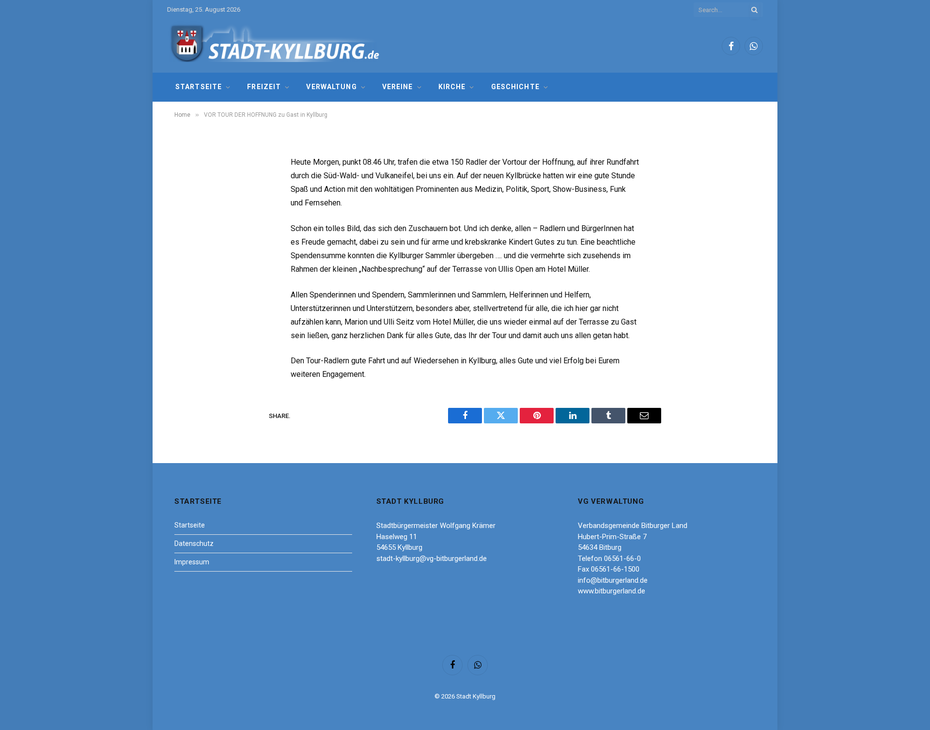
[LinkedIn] (191, 237)
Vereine (397, 87)
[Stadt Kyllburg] (275, 46)
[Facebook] (191, 188)
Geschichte (515, 87)
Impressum (191, 562)
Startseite (198, 87)
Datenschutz (194, 543)
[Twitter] (191, 212)
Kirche (452, 87)
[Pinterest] (191, 262)
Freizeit (264, 87)
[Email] (191, 286)
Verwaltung (331, 87)
